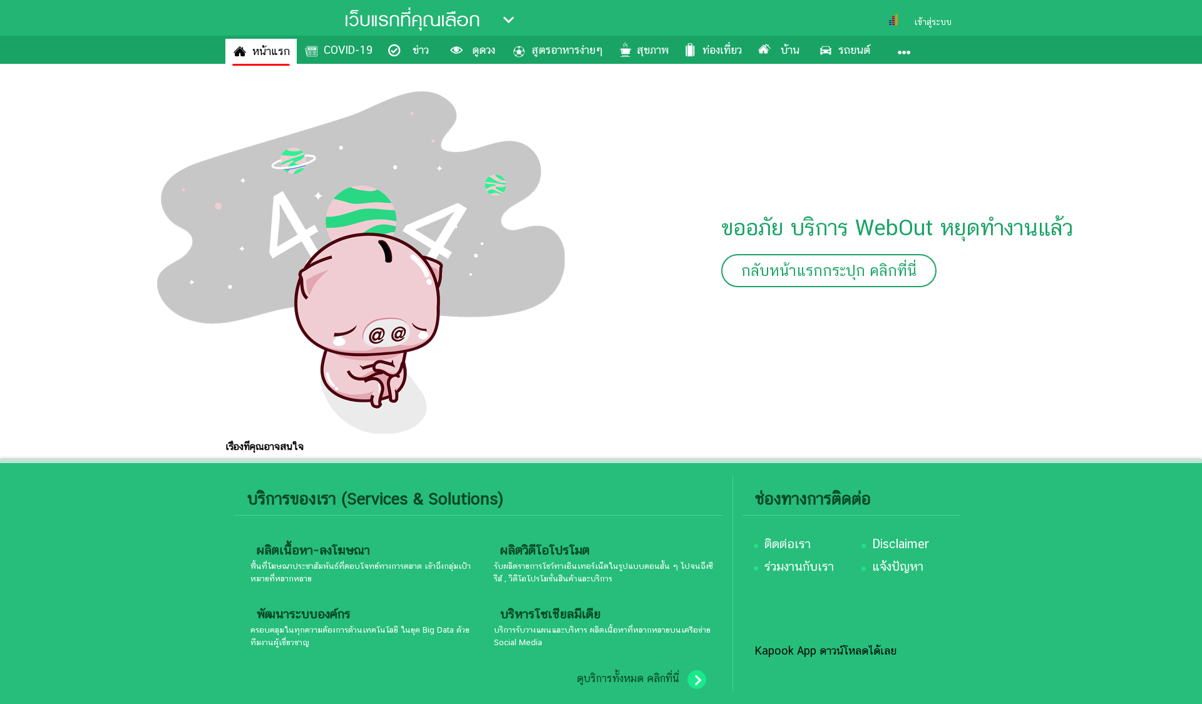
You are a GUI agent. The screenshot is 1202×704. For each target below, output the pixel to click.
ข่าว (421, 49)
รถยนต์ (854, 49)
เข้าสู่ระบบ (933, 22)
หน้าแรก (271, 51)
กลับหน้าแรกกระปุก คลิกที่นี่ (829, 271)
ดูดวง (483, 49)
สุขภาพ (653, 49)
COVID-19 (348, 49)
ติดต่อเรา (787, 543)
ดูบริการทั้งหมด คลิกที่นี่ (628, 678)
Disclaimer (900, 543)
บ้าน (790, 49)
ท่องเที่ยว (722, 49)
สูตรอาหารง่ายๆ (567, 49)
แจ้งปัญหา (897, 566)
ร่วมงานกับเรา (799, 566)
